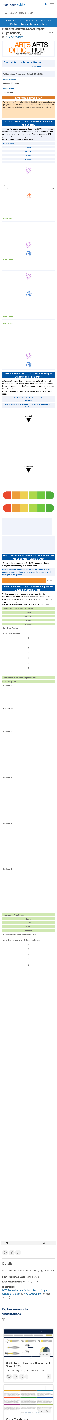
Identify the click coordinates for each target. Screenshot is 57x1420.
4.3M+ (47, 1411)
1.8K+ (47, 1354)
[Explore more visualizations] (45, 4)
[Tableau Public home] (14, 5)
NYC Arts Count (14, 36)
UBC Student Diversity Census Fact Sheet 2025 (28, 1365)
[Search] (6, 13)
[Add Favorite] (49, 1377)
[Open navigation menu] (52, 5)
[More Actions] (51, 33)
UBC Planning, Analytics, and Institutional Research (25, 1371)
